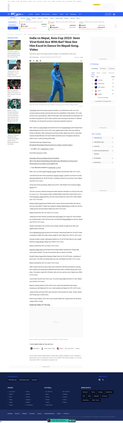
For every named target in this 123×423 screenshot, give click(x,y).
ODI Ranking (103, 68)
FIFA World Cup (98, 137)
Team (93, 73)
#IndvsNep (33, 158)
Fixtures (45, 18)
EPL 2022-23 (66, 391)
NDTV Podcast (46, 14)
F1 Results (76, 355)
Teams (10, 402)
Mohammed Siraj (39, 232)
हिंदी (21, 1)
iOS (56, 360)
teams (52, 18)
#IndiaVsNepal (45, 161)
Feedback (24, 413)
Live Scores (12, 391)
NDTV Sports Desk (34, 57)
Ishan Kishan (40, 242)
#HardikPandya (55, 161)
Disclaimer (32, 413)
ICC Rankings (97, 158)
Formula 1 (54, 14)
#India (50, 158)
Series (27, 391)
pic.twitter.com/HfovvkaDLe (64, 145)
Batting (98, 73)
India (99, 90)
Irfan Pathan (59, 216)
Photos (34, 18)
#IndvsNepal (41, 145)
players (66, 18)
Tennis (61, 14)
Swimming (86, 400)
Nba (89, 396)
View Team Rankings (103, 97)
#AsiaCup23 (73, 161)
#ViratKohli (33, 145)
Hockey (100, 392)
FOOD (34, 1)
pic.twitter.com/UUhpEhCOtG (48, 163)
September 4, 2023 (47, 149)
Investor (39, 413)
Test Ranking (94, 68)
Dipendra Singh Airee (36, 249)
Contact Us (66, 413)
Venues (73, 18)
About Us (17, 413)
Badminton (73, 14)
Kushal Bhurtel (66, 128)
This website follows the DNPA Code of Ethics (71, 416)
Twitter (59, 357)
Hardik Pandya (51, 171)
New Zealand (101, 87)
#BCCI (32, 161)
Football (37, 14)
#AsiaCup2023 (50, 145)
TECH (49, 1)
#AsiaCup (40, 158)
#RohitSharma (64, 161)
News (28, 18)
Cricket (31, 14)
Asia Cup (13, 18)
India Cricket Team (49, 348)
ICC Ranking (29, 405)
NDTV (9, 1)
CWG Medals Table (99, 142)
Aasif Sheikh (44, 128)
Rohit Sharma (66, 206)
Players (28, 402)
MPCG (74, 1)
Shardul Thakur (58, 175)
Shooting (104, 396)
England (100, 94)
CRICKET (30, 1)
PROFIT (18, 1)
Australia (100, 80)
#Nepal (45, 158)
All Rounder (111, 73)
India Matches (12, 25)
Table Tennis (95, 400)
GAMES (53, 1)
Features (28, 399)
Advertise (10, 413)
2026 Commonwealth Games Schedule (101, 152)
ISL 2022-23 (49, 391)
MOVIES (25, 1)
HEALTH (45, 1)
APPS (63, 1)
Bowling (104, 73)
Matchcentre (49, 405)
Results (28, 394)
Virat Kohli (33, 110)
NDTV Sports (33, 357)
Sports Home (10, 34)
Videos (40, 18)
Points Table (59, 18)
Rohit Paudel (39, 203)
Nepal (61, 348)
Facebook (45, 357)
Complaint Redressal (49, 413)
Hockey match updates (57, 355)
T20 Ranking (111, 68)
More (78, 18)
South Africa (101, 83)
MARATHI (79, 1)
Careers (59, 413)
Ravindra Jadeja (38, 197)
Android (51, 360)
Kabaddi (96, 396)
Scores (23, 18)
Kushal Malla (67, 219)
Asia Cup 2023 (18, 34)
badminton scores (68, 355)
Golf (67, 14)
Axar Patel (62, 279)
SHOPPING (58, 1)
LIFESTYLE (39, 1)
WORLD (13, 1)
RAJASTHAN (69, 1)
